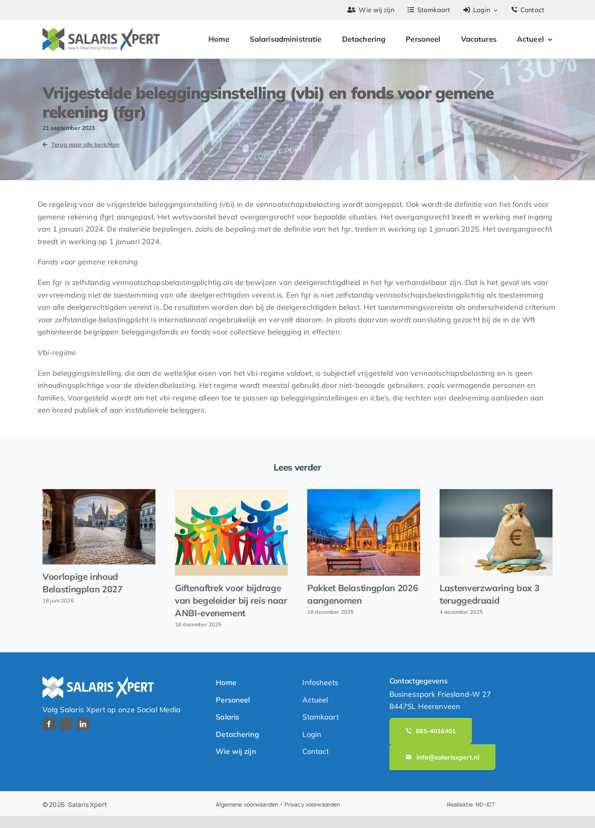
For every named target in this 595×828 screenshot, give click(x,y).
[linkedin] (82, 723)
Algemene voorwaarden (247, 804)
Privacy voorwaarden (312, 804)
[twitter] (66, 723)
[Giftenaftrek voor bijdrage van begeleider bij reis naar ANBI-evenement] (231, 532)
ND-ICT (485, 804)
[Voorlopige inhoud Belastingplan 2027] (98, 526)
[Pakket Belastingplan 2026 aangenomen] (363, 532)
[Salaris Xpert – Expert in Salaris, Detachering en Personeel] (101, 31)
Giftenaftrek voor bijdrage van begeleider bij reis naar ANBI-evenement (231, 600)
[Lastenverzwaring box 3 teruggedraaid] (496, 532)
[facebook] (48, 723)
